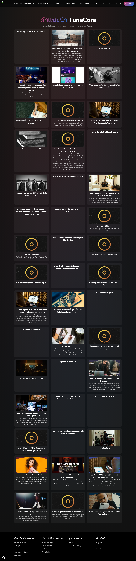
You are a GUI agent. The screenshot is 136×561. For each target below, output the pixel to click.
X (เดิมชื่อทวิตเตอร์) (74, 546)
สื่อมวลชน (17, 555)
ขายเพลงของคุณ (46, 546)
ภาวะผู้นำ (17, 546)
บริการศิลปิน (58, 3)
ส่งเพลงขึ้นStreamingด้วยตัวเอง (24, 3)
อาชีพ (16, 549)
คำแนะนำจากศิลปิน (85, 3)
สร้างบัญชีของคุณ (47, 542)
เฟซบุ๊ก (70, 542)
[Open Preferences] (3, 557)
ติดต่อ (97, 546)
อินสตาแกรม (72, 549)
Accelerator (107, 3)
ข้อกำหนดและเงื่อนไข (21, 552)
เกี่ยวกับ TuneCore (20, 542)
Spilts (97, 3)
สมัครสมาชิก (129, 3)
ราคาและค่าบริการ (70, 3)
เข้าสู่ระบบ (118, 3)
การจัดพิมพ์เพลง (46, 549)
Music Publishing (44, 3)
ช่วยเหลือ (99, 549)
